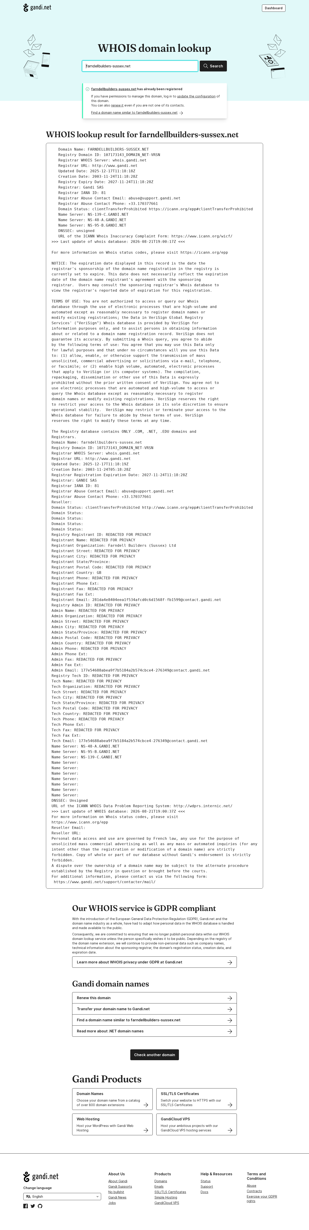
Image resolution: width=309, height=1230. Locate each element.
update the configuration (196, 96)
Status (206, 1181)
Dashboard (274, 8)
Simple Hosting (165, 1197)
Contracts (254, 1191)
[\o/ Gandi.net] (62, 1177)
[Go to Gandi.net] (37, 8)
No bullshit (116, 1192)
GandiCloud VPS (166, 1203)
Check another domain (154, 1055)
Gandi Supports (120, 1186)
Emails (159, 1186)
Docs (204, 1192)
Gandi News (117, 1197)
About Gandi (117, 1181)
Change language (37, 1188)
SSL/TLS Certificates (170, 1192)
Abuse (251, 1185)
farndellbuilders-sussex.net (113, 89)
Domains (160, 1181)
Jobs (112, 1203)
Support (207, 1186)
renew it (117, 105)
